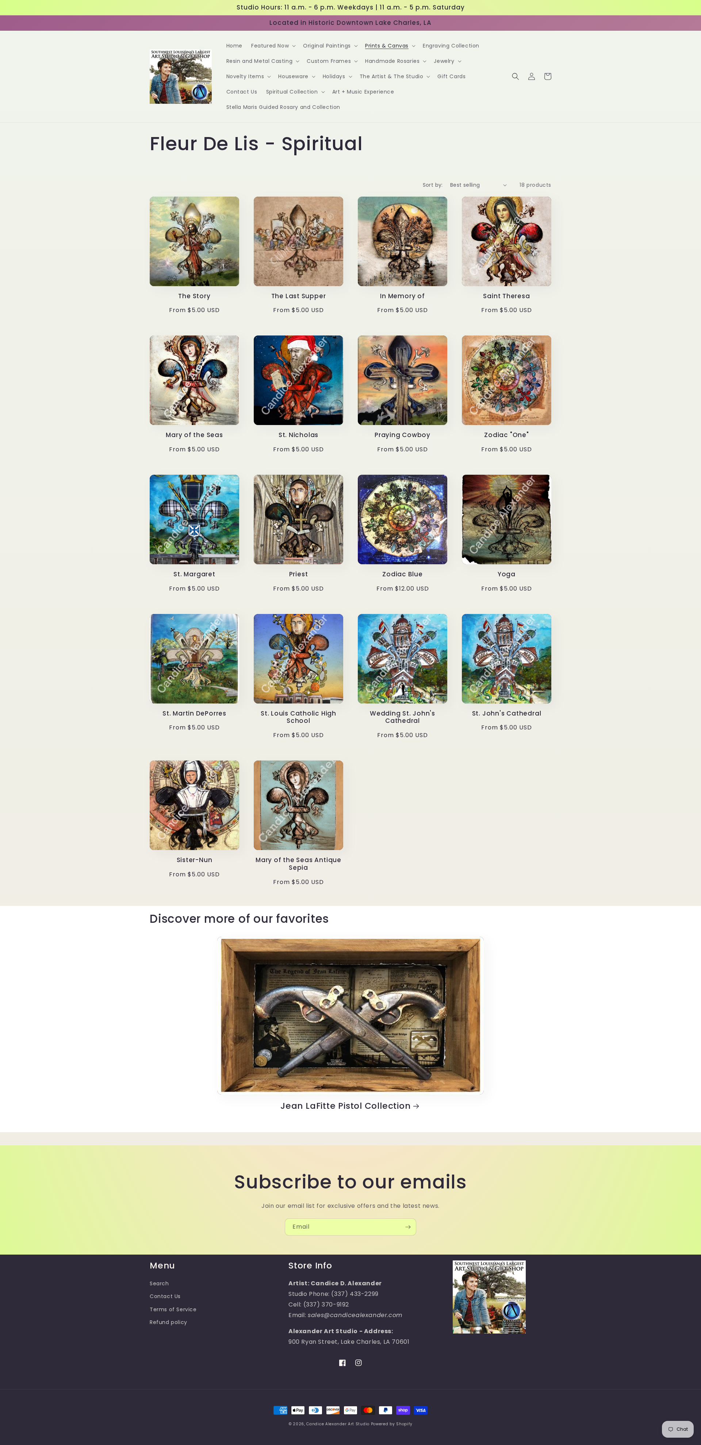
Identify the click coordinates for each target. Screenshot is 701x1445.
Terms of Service (173, 1309)
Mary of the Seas (194, 435)
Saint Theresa (506, 296)
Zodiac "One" (506, 435)
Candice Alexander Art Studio (337, 1424)
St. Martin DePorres (194, 713)
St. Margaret (194, 574)
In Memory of (402, 296)
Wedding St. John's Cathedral (402, 717)
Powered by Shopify (392, 1424)
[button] (273, 45)
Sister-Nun (194, 860)
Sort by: (433, 185)
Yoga (507, 574)
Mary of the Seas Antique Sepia (298, 864)
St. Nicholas (298, 435)
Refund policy (168, 1322)
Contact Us (165, 1296)
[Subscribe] (408, 1227)
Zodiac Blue (402, 574)
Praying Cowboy (402, 435)
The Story (194, 296)
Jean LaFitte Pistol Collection (345, 1106)
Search (159, 1283)
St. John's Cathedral (506, 713)
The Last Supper (298, 296)
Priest (298, 574)
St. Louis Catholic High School (298, 717)
